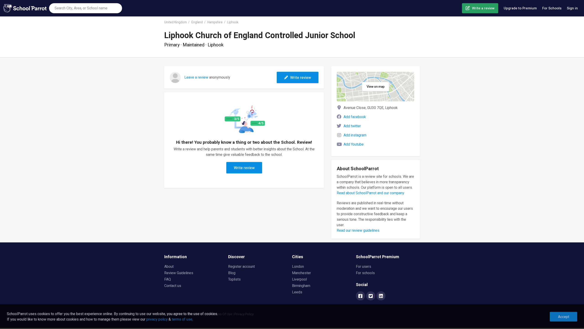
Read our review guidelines (358, 230)
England (197, 22)
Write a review (483, 8)
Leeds (297, 292)
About (169, 266)
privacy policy (157, 319)
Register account (241, 266)
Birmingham (301, 286)
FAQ (167, 279)
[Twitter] (370, 296)
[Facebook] (360, 296)
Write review (300, 77)
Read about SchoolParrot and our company (370, 193)
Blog (231, 273)
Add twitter (352, 126)
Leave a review (196, 77)
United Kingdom (175, 22)
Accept (563, 317)
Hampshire (215, 22)
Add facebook (355, 117)
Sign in (572, 8)
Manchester (301, 273)
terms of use (182, 319)
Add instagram (355, 135)
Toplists (234, 279)
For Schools (551, 8)
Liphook (232, 22)
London (298, 266)
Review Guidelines (178, 273)
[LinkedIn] (381, 296)
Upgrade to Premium (520, 8)
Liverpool (299, 279)
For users (363, 266)
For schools (365, 273)
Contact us (172, 286)
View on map (376, 86)
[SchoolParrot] (26, 8)
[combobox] (85, 8)
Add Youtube (354, 144)
